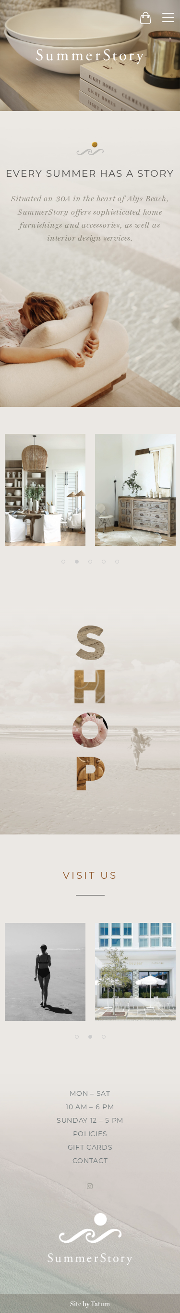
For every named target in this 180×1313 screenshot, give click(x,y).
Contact (90, 1161)
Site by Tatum (90, 1304)
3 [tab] (90, 562)
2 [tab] (77, 562)
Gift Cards (90, 1148)
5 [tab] (117, 562)
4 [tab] (104, 562)
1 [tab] (63, 562)
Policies (90, 1134)
